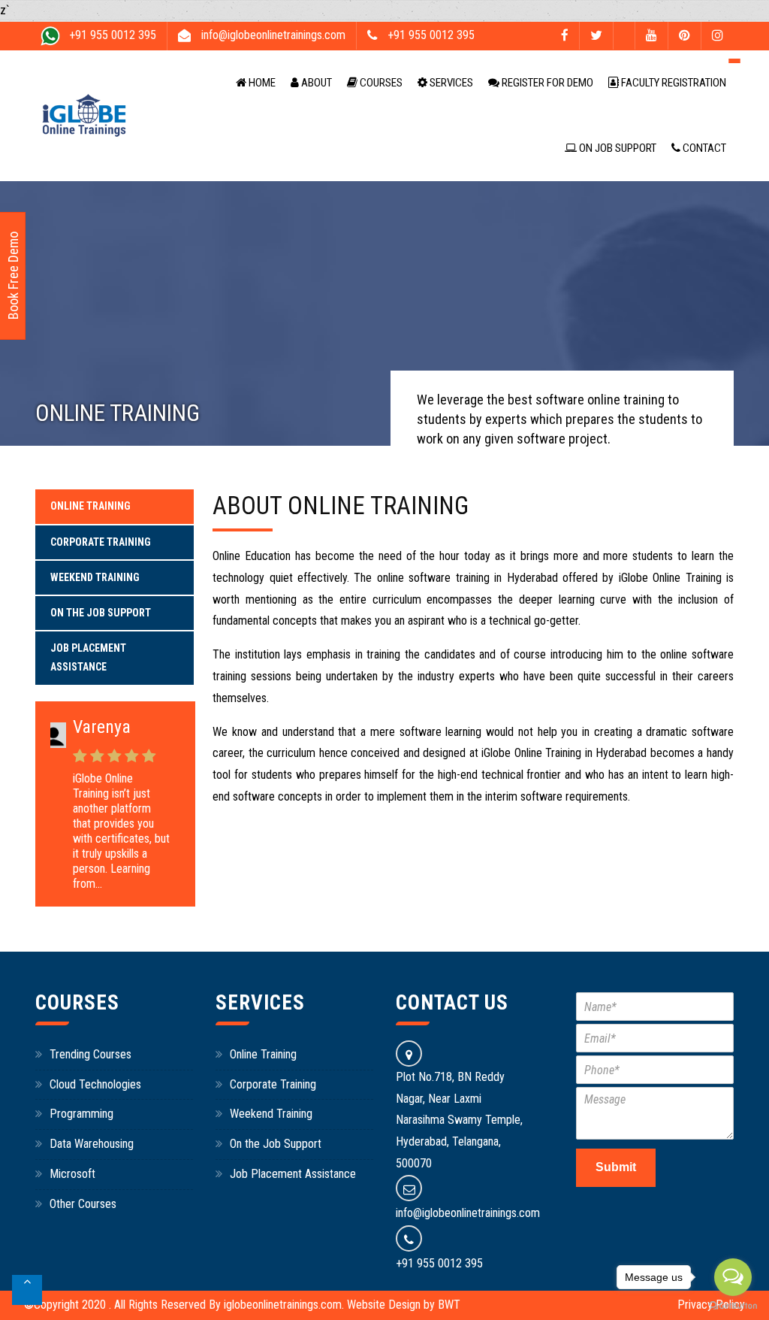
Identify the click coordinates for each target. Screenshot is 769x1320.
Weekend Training (95, 577)
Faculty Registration (672, 82)
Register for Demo (546, 82)
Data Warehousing (92, 1144)
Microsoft (72, 1174)
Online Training (90, 506)
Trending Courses (90, 1054)
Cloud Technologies (95, 1084)
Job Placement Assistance (88, 657)
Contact (703, 148)
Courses (380, 82)
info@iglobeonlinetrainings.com (468, 1213)
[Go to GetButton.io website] (733, 1305)
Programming (81, 1114)
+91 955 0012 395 (439, 1263)
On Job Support (616, 148)
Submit (616, 1167)
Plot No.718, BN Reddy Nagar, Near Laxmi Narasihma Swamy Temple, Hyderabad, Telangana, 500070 (459, 1120)
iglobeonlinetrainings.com (283, 1304)
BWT (449, 1304)
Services (450, 82)
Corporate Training (100, 542)
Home (261, 82)
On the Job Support (100, 613)
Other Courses (83, 1204)
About (315, 82)
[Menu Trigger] (734, 60)
